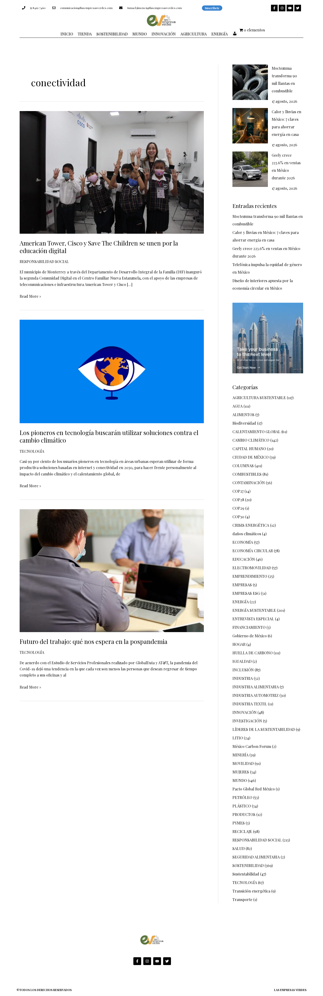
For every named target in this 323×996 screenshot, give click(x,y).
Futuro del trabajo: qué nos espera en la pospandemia (93, 641)
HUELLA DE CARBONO (252, 652)
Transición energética (251, 890)
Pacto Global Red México (253, 788)
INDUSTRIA (242, 678)
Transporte (242, 899)
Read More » (30, 296)
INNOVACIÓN (244, 712)
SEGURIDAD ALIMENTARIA (256, 856)
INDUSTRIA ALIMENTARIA (255, 686)
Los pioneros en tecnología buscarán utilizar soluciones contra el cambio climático (109, 436)
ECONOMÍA (242, 542)
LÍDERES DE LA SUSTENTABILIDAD (263, 729)
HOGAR (238, 644)
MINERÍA (240, 754)
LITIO (237, 737)
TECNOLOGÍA (32, 451)
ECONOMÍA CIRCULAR (252, 550)
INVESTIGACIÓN (247, 720)
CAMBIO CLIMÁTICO (250, 440)
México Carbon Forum (251, 746)
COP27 (238, 491)
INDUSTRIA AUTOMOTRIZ (255, 695)
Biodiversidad (244, 423)
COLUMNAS (243, 465)
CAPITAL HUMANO (249, 448)
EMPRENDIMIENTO (249, 576)
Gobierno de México (249, 635)
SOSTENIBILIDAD (248, 865)
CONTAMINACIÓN (248, 482)
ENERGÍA (240, 601)
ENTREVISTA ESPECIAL (253, 618)
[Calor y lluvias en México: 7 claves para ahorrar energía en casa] (250, 125)
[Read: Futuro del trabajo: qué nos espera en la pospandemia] (112, 570)
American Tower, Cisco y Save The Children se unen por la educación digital (99, 247)
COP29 (238, 508)
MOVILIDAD (243, 763)
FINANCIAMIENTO (249, 627)
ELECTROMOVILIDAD (251, 567)
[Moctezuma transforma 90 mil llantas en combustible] (250, 82)
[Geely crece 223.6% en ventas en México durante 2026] (250, 169)
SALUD (238, 848)
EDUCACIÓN (243, 559)
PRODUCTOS (243, 814)
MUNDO (239, 780)
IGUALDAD (242, 661)
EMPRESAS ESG (246, 593)
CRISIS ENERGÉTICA (250, 525)
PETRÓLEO (242, 797)
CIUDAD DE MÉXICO (250, 457)
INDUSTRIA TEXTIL (249, 703)
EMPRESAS (242, 584)
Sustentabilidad (245, 873)
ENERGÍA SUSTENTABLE (254, 610)
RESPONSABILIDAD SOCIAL (44, 261)
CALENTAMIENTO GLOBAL (256, 431)
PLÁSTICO (241, 805)
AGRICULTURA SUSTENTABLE (259, 397)
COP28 (238, 499)
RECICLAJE (242, 831)
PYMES (238, 822)
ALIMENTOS (243, 414)
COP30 (238, 516)
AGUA (237, 406)
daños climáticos (246, 533)
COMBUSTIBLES (247, 474)
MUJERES (240, 771)
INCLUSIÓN (243, 669)
